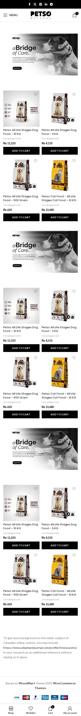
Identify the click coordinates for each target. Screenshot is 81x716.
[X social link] (35, 4)
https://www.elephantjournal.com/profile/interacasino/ (40, 647)
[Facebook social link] (29, 4)
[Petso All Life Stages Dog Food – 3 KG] (60, 108)
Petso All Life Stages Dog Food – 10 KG (20, 132)
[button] (21, 151)
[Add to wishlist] (36, 94)
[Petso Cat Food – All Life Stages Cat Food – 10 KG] (60, 175)
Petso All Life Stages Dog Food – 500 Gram (20, 198)
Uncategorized (12, 138)
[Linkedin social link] (46, 4)
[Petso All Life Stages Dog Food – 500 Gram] (21, 175)
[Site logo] (41, 15)
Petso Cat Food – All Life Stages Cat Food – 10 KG (59, 198)
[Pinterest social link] (40, 4)
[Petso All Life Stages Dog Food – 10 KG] (21, 108)
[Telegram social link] (51, 4)
